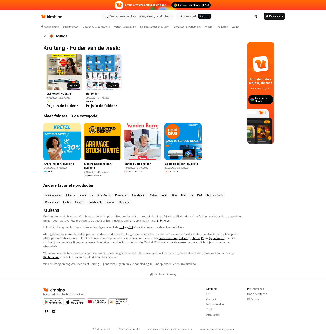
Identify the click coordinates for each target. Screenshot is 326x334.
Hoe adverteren (257, 294)
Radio (164, 195)
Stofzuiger (125, 202)
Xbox (174, 195)
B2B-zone (253, 299)
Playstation (121, 195)
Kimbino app (51, 257)
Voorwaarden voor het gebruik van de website (170, 329)
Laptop (67, 202)
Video (153, 195)
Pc (91, 195)
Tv (191, 195)
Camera (110, 202)
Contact (211, 299)
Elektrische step (215, 195)
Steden (235, 26)
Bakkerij (70, 195)
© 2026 (102, 329)
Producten (222, 26)
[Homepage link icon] (151, 274)
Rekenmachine (53, 195)
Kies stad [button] (190, 16)
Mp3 (199, 195)
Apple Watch (104, 195)
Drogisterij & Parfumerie (187, 26)
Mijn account (276, 16)
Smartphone (139, 195)
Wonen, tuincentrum (125, 26)
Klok (183, 195)
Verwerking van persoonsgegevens (217, 329)
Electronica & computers (96, 26)
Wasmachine (52, 202)
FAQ (208, 294)
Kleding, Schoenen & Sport (154, 26)
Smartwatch (95, 202)
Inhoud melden (215, 304)
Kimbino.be (162, 220)
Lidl (121, 227)
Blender (79, 202)
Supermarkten (70, 26)
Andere (208, 26)
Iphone (82, 195)
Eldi (130, 227)
